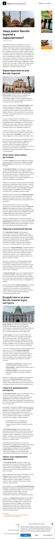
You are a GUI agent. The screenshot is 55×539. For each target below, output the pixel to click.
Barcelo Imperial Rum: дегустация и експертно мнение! (16, 515)
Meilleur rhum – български (45, 3)
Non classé (6, 513)
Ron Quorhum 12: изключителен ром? (12, 516)
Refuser (36, 535)
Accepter (26, 535)
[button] (52, 524)
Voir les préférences (47, 535)
